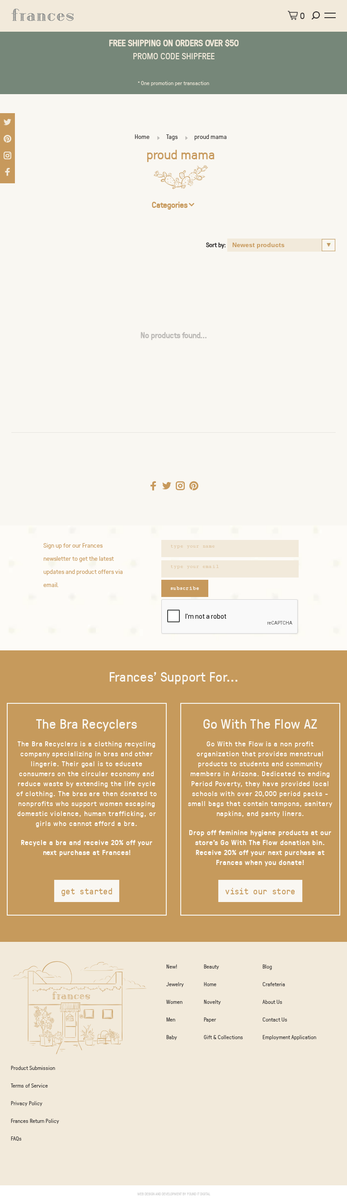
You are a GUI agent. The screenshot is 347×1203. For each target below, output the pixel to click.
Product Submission (33, 1067)
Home (142, 136)
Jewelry (175, 984)
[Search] (317, 15)
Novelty (212, 1001)
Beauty (211, 966)
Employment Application (289, 1037)
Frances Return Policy (35, 1120)
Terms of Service (29, 1085)
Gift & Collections (223, 1037)
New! (171, 966)
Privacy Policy (26, 1103)
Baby (171, 1037)
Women (174, 1001)
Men (170, 1019)
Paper (210, 1019)
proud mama (210, 136)
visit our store (260, 891)
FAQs (16, 1138)
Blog (267, 966)
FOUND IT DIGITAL (198, 1193)
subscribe (184, 588)
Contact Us (275, 1019)
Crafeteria (274, 984)
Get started (87, 891)
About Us (272, 1001)
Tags (172, 136)
